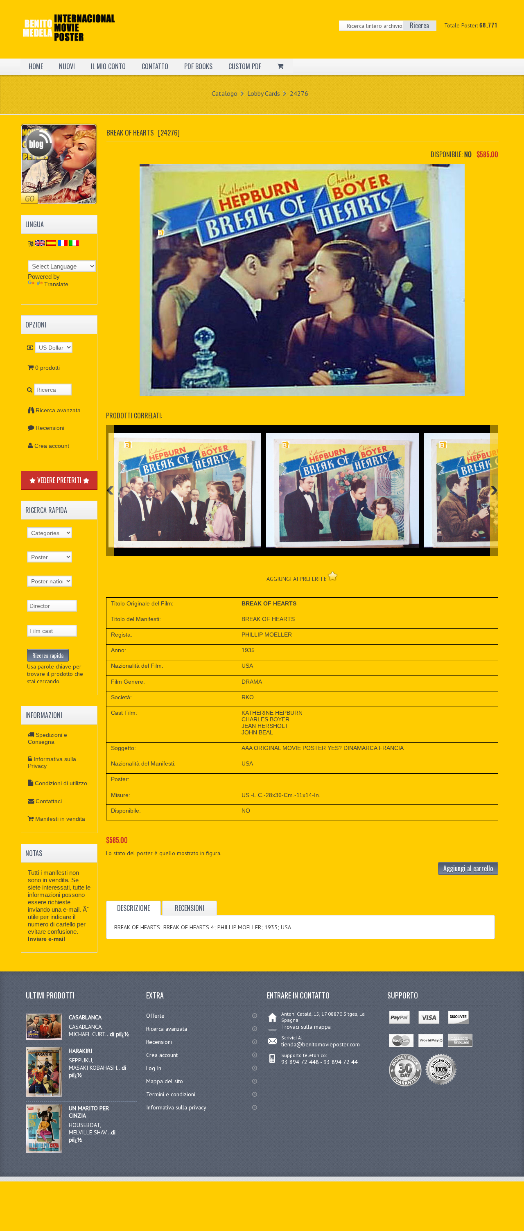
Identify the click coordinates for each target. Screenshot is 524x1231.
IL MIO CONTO (108, 66)
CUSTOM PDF (244, 66)
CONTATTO (155, 66)
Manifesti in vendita (60, 818)
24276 (299, 93)
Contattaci (49, 801)
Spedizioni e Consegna (47, 738)
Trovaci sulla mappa (306, 1026)
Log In (153, 1068)
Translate (56, 284)
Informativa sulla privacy (176, 1107)
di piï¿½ (119, 1034)
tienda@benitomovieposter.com (320, 1044)
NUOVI (67, 66)
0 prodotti (47, 367)
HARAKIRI (80, 1051)
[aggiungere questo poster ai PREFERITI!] (333, 576)
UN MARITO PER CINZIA (89, 1112)
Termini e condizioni (170, 1094)
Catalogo (224, 93)
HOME (36, 66)
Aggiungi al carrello (468, 868)
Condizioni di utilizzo (61, 783)
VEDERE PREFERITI (59, 480)
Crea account (51, 446)
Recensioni (50, 428)
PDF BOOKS (198, 66)
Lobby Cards (263, 93)
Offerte (155, 1015)
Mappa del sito (164, 1081)
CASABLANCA (85, 1017)
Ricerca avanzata (58, 410)
